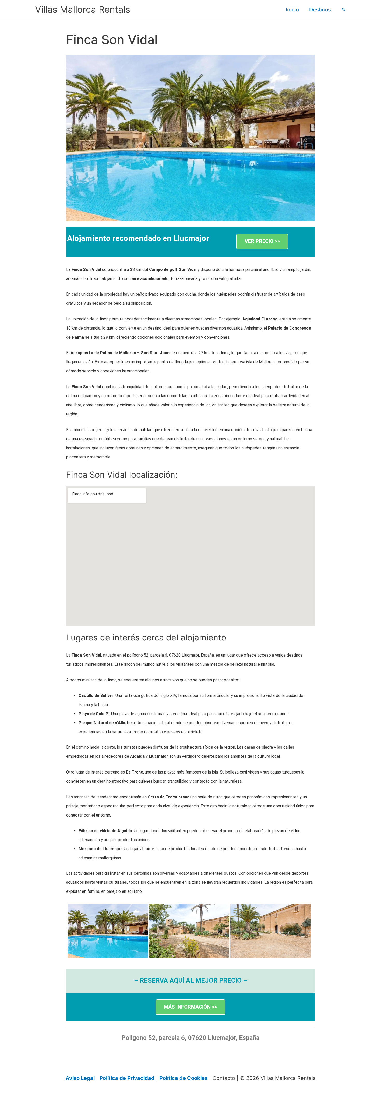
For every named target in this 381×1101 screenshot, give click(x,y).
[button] (343, 9)
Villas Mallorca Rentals (82, 9)
